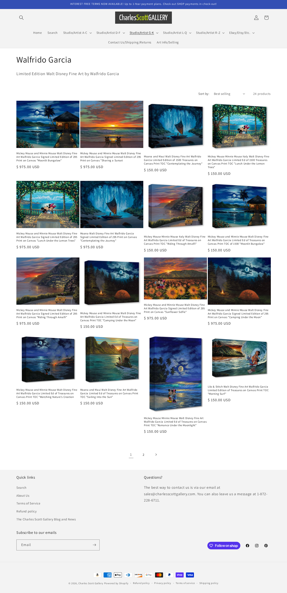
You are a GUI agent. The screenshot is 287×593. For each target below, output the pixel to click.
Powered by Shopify (116, 583)
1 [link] (131, 454)
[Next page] (156, 454)
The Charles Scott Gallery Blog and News (46, 519)
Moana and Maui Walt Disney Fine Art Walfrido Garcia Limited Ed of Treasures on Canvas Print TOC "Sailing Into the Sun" (109, 393)
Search (21, 487)
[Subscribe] (94, 544)
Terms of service (185, 583)
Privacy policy (162, 583)
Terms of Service (28, 503)
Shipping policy (209, 583)
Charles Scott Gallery (90, 583)
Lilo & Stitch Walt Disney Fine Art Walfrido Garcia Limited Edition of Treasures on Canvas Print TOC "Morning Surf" (238, 390)
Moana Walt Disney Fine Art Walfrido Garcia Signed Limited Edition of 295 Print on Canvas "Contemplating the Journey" (108, 237)
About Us (22, 495)
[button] (21, 18)
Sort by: (203, 93)
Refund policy (26, 511)
